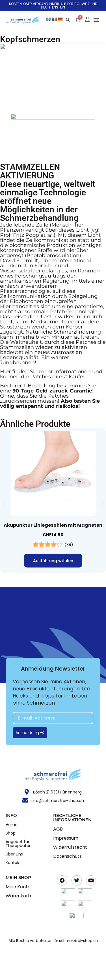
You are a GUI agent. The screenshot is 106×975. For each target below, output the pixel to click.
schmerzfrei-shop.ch (78, 940)
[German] (59, 19)
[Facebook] (62, 880)
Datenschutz (67, 856)
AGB (58, 829)
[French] (54, 19)
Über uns (14, 854)
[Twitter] (77, 880)
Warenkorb (18, 896)
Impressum (65, 838)
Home (12, 824)
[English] (48, 19)
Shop (11, 833)
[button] (96, 20)
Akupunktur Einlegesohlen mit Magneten (53, 525)
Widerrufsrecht (70, 847)
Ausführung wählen (53, 561)
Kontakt (13, 862)
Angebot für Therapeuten (19, 843)
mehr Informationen (65, 371)
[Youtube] (91, 880)
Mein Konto (18, 887)
